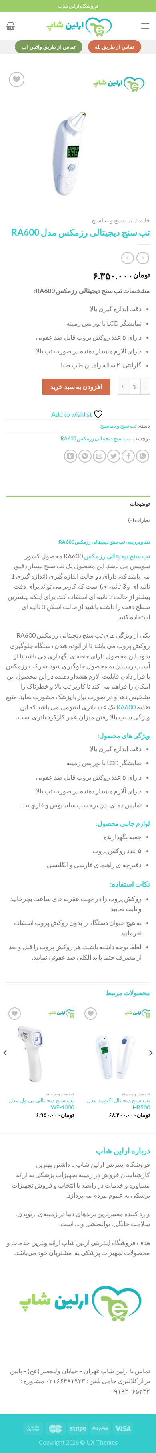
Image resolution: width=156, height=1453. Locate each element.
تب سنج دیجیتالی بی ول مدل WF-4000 (41, 1104)
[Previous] (150, 1069)
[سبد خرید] (10, 26)
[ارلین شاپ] (78, 26)
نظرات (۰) (139, 520)
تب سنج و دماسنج (112, 220)
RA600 (126, 707)
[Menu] (145, 25)
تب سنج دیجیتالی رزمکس (117, 556)
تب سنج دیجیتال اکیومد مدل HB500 (118, 1104)
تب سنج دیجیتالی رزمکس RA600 (95, 438)
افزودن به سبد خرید (76, 386)
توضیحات (140, 504)
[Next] (6, 1069)
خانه (145, 220)
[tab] (78, 504)
